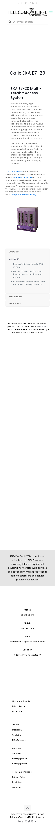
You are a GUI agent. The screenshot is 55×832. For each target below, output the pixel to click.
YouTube (16, 735)
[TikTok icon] (29, 3)
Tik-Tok (15, 724)
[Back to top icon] (27, 808)
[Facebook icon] (22, 3)
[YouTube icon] (37, 3)
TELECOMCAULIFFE (14, 171)
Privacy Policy (19, 777)
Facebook (17, 711)
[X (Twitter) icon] (26, 3)
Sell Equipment (19, 763)
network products (23, 177)
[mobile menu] (50, 11)
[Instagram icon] (33, 3)
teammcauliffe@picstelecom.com (27, 641)
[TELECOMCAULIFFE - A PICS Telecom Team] (27, 11)
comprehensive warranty (23, 194)
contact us (42, 326)
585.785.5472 (27, 615)
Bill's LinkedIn (18, 706)
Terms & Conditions (22, 771)
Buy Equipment (19, 758)
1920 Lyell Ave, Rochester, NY (27, 654)
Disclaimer (17, 782)
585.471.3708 (27, 628)
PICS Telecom (19, 740)
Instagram (17, 729)
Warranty (16, 787)
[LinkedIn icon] (18, 3)
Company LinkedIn (21, 701)
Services (16, 753)
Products (16, 748)
